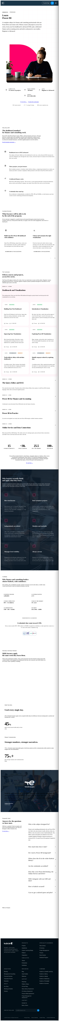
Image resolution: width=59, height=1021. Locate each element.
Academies (24, 948)
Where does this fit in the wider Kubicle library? (42, 859)
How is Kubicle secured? (42, 886)
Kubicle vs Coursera (44, 983)
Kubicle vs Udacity (44, 976)
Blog (23, 971)
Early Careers (43, 955)
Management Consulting (9, 974)
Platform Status (25, 984)
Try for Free (46, 3)
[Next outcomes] (55, 258)
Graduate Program (44, 957)
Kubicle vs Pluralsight (44, 981)
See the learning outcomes (9, 142)
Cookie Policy (42, 1017)
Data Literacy (43, 945)
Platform (24, 952)
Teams (23, 960)
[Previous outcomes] (50, 258)
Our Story (6, 986)
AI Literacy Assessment (27, 991)
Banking (6, 971)
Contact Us (24, 1003)
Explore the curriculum (33, 101)
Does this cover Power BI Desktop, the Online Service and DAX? (42, 872)
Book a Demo (25, 1005)
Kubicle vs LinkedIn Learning (46, 971)
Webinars (24, 976)
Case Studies (25, 974)
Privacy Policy (27, 1017)
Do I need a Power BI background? (42, 853)
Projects (24, 945)
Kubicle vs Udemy (44, 974)
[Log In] (52, 3)
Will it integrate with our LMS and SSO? (42, 880)
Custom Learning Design (27, 950)
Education (6, 981)
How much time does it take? (42, 847)
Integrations (24, 955)
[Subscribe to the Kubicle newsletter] (38, 1010)
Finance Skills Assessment (28, 993)
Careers (6, 991)
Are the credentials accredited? (42, 866)
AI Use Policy (25, 986)
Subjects (5, 12)
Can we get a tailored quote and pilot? (42, 892)
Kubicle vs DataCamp (44, 978)
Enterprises (24, 963)
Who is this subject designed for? (42, 824)
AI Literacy (42, 948)
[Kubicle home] (3, 3)
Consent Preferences (51, 1017)
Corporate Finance (8, 978)
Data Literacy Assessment (28, 988)
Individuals (24, 965)
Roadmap (24, 981)
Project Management (44, 950)
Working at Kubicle (8, 988)
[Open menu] (55, 3)
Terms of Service (34, 1017)
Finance (41, 952)
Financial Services (8, 976)
